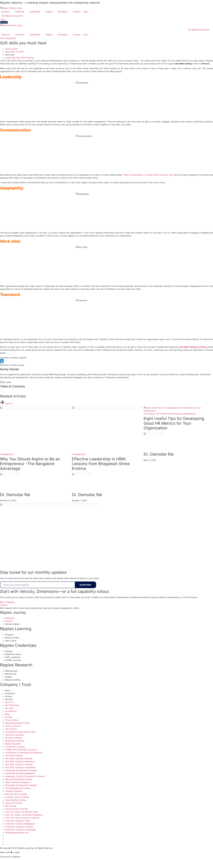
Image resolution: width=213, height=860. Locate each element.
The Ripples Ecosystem (198, 29)
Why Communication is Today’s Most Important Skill (148, 175)
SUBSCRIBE (85, 585)
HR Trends (161, 413)
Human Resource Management (181, 413)
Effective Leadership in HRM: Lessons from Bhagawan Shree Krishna (101, 464)
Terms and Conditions (10, 856)
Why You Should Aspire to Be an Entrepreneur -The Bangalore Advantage (30, 464)
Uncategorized (7, 454)
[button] (7, 12)
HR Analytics (149, 413)
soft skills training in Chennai (193, 347)
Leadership (10, 57)
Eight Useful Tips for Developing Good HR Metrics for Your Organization (174, 423)
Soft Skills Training (25, 57)
